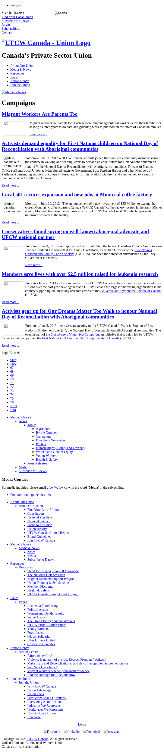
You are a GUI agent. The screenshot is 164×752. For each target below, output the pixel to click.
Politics (41, 444)
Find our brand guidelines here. (31, 494)
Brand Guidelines (39, 536)
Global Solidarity (38, 636)
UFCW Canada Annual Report (48, 532)
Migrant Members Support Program (51, 579)
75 (12, 398)
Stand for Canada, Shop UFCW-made (53, 571)
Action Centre (19, 81)
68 (12, 371)
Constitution (35, 513)
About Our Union (22, 65)
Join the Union (20, 85)
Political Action (37, 609)
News (23, 421)
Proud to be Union (39, 525)
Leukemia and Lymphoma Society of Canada (130, 291)
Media (23, 467)
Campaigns (43, 436)
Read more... (38, 134)
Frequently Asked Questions (46, 698)
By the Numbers (47, 432)
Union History (37, 529)
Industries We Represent (43, 705)
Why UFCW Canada (41, 686)
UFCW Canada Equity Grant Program (53, 594)
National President (39, 517)
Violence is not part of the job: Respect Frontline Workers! (66, 659)
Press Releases (37, 463)
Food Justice (35, 632)
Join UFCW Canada (41, 540)
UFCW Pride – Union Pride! (46, 625)
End (13, 410)
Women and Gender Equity (54, 452)
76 (12, 402)
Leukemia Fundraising (42, 605)
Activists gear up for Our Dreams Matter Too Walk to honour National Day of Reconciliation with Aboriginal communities (79, 314)
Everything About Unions (44, 702)
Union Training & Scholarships (48, 582)
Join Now (34, 717)
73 (12, 391)
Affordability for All (40, 655)
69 (12, 375)
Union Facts (35, 694)
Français (16, 5)
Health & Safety (47, 459)
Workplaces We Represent (45, 709)
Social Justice (36, 617)
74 (12, 394)
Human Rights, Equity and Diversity (60, 448)
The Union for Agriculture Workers (51, 621)
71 (12, 383)
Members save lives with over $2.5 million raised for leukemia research (80, 274)
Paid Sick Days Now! (42, 667)
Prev (13, 364)
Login (82, 724)
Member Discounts (40, 586)
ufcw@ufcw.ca (57, 487)
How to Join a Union (41, 713)
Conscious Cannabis (41, 644)
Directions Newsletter (50, 440)
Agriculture (43, 429)
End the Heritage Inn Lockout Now (51, 675)
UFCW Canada (37, 739)
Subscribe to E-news (33, 471)
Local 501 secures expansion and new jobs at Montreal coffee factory (77, 194)
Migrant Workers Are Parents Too (40, 114)
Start (13, 360)
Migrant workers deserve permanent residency (58, 671)
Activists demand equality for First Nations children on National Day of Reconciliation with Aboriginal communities (80, 146)
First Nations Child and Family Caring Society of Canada (81, 338)
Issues (14, 77)
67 (12, 367)
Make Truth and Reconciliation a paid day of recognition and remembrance (77, 663)
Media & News (20, 69)
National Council (38, 521)
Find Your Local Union (43, 509)
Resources (17, 73)
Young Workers (46, 455)
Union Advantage (39, 690)
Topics (31, 425)
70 (12, 379)
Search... (7, 13)
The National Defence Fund (46, 575)
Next (13, 406)
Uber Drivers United (41, 640)
